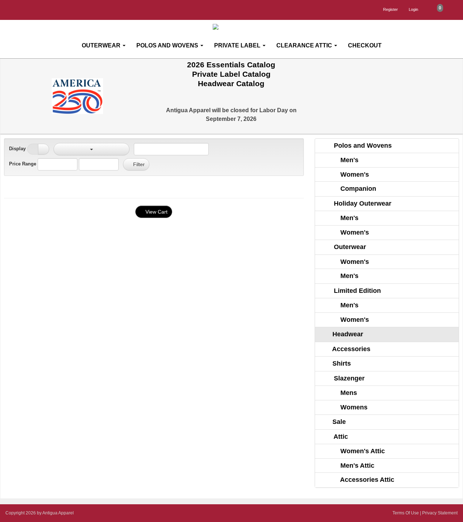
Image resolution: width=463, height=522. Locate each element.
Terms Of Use (405, 512)
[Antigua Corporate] (234, 27)
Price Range (22, 164)
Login (413, 9)
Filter (138, 164)
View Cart (155, 212)
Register (390, 9)
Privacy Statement (440, 512)
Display (17, 148)
